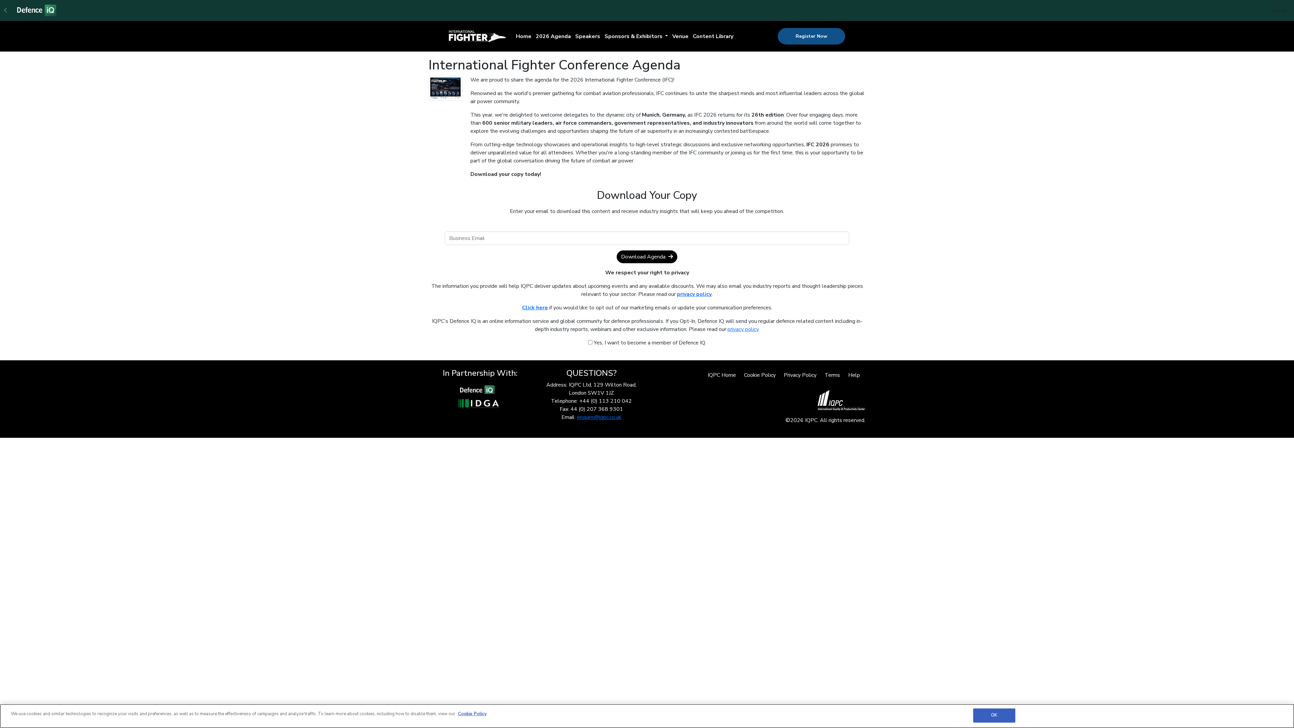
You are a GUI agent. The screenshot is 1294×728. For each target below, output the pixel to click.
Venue (680, 36)
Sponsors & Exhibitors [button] (634, 36)
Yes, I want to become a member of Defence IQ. (649, 342)
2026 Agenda (553, 36)
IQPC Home (722, 375)
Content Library (713, 36)
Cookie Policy (760, 375)
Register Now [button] (811, 36)
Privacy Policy (800, 375)
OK (994, 715)
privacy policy (743, 329)
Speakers (587, 36)
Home (523, 36)
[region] (647, 716)
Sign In (1279, 10)
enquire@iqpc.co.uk (599, 417)
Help (854, 375)
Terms (832, 375)
